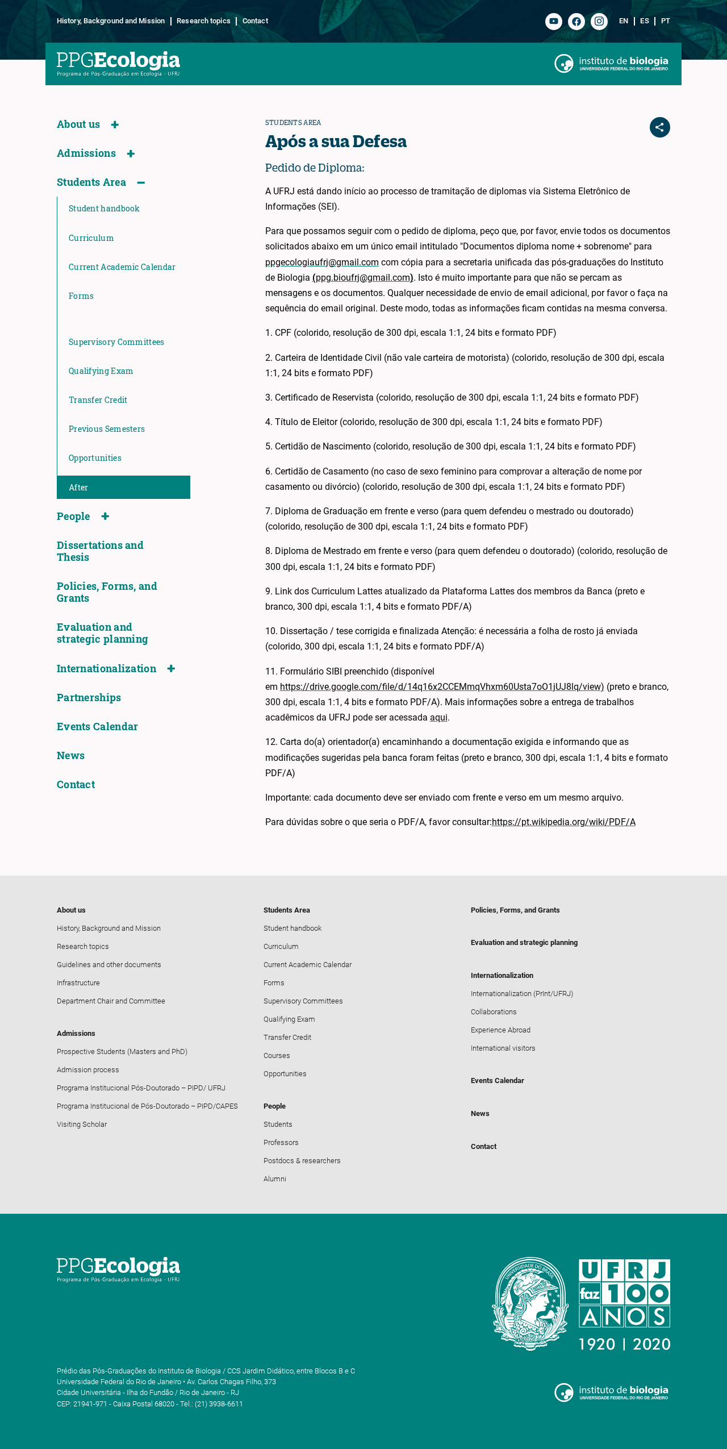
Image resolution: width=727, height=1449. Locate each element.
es (644, 21)
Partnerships (89, 697)
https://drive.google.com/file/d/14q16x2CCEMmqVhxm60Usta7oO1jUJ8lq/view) (442, 686)
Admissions (86, 153)
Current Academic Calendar (122, 266)
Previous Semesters (107, 428)
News (71, 755)
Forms (81, 295)
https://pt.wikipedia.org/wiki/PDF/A (564, 822)
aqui (439, 717)
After (79, 487)
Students (278, 1124)
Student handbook (104, 208)
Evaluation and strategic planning (102, 633)
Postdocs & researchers (302, 1160)
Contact (255, 21)
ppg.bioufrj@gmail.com (363, 277)
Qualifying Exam (101, 370)
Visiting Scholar (82, 1124)
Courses (277, 1055)
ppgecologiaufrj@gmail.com (322, 262)
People (73, 516)
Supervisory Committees (117, 341)
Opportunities (95, 457)
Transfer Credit (98, 399)
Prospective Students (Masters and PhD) (122, 1051)
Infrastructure (78, 983)
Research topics (204, 21)
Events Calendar (98, 726)
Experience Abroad (500, 1030)
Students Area (91, 182)
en (623, 21)
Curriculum (91, 237)
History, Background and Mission (111, 21)
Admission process (88, 1069)
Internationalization (106, 668)
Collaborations (494, 1011)
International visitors (503, 1048)
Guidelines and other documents (109, 964)
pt (665, 21)
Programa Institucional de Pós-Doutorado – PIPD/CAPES (147, 1106)
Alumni (275, 1179)
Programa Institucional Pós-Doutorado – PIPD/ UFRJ (141, 1088)
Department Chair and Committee (111, 1001)
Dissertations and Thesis (100, 551)
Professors (281, 1142)
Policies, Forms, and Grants (107, 592)
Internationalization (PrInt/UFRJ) (522, 993)
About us (78, 124)
